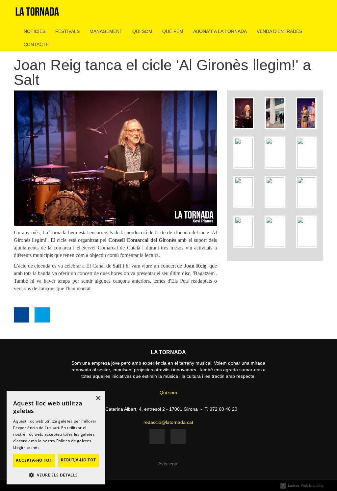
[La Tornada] (37, 14)
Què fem (172, 31)
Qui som (142, 31)
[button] (56, 475)
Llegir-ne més (26, 447)
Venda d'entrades (279, 31)
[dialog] (56, 437)
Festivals (67, 31)
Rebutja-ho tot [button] (78, 460)
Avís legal (168, 463)
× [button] (97, 398)
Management (106, 31)
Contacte (36, 44)
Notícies (34, 31)
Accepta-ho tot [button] (34, 460)
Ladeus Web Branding (305, 485)
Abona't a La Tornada (220, 31)
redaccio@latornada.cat (168, 422)
